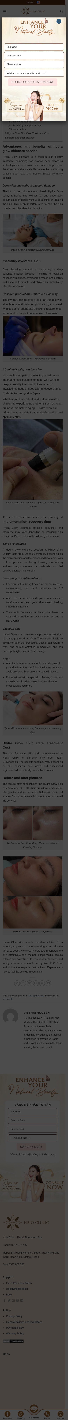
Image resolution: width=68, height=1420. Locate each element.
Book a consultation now (33, 82)
